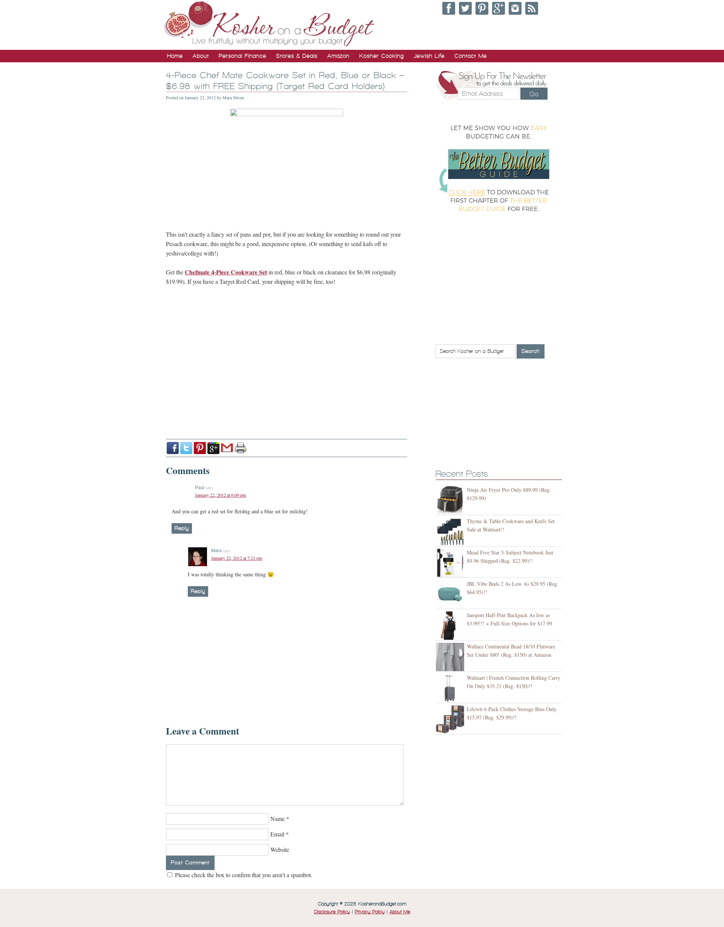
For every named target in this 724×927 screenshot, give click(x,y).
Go (533, 94)
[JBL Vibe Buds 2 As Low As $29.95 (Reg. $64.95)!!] (451, 594)
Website (279, 849)
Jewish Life (429, 56)
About (201, 56)
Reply (182, 528)
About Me (400, 912)
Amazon (338, 56)
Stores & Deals (297, 56)
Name (277, 818)
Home (175, 56)
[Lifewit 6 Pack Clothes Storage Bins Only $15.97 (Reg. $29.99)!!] (451, 719)
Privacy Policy (370, 912)
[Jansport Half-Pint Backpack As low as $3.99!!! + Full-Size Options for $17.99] (451, 625)
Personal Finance (242, 56)
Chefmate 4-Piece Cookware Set (226, 272)
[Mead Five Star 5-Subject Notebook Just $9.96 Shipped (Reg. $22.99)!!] (451, 562)
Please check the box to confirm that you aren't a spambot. (242, 875)
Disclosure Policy (332, 912)
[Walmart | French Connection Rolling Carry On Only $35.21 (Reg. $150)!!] (451, 688)
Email (277, 834)
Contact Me (470, 56)
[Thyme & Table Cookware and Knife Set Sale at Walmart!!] (451, 531)
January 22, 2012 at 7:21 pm (236, 558)
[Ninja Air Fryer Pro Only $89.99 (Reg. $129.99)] (451, 500)
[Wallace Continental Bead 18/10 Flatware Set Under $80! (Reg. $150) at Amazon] (451, 656)
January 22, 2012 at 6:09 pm (220, 495)
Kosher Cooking (381, 56)
